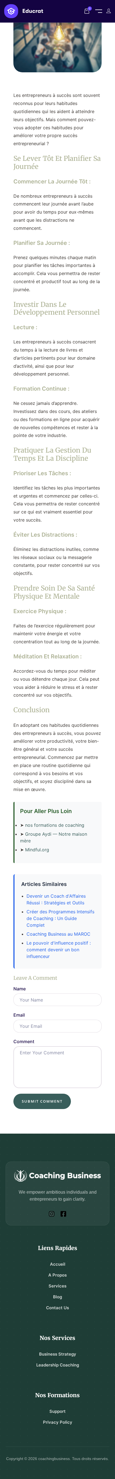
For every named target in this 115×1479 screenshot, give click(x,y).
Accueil (57, 1264)
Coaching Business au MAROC (58, 934)
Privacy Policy (57, 1422)
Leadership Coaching (57, 1365)
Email (19, 1015)
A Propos (57, 1275)
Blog (57, 1296)
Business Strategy (57, 1354)
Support (57, 1411)
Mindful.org (37, 849)
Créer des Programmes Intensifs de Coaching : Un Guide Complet (60, 918)
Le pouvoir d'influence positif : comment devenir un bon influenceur (59, 949)
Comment (23, 1041)
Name (19, 988)
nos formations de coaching (54, 825)
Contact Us (57, 1307)
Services (57, 1286)
